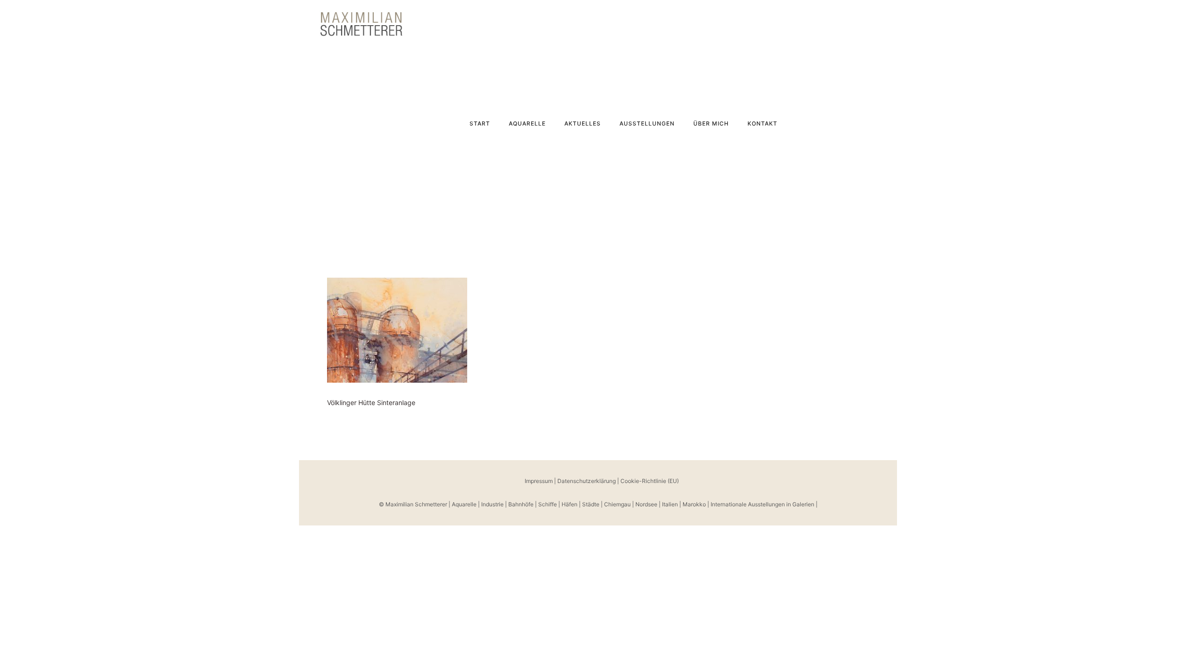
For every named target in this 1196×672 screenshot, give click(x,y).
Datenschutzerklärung (586, 480)
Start (480, 123)
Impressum (539, 480)
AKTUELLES (582, 123)
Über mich (711, 123)
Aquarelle (527, 123)
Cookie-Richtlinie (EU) (649, 480)
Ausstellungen (647, 123)
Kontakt (762, 123)
